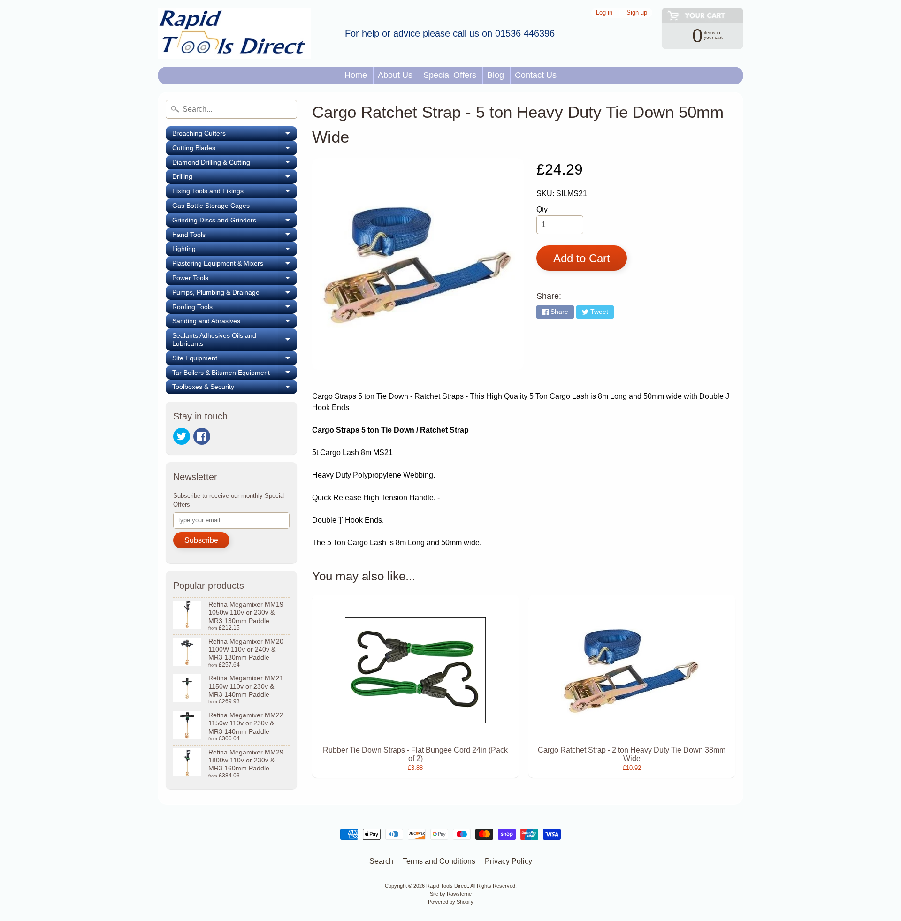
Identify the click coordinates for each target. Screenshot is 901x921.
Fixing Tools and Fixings (234, 192)
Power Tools (234, 279)
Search (381, 861)
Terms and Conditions (439, 861)
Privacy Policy (508, 861)
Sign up (636, 13)
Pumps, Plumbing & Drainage (234, 294)
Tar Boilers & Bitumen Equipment (234, 374)
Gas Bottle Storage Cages (211, 205)
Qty (542, 209)
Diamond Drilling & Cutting (234, 164)
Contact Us (536, 75)
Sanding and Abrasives (234, 322)
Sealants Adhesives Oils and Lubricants (234, 340)
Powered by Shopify (450, 902)
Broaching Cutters (234, 135)
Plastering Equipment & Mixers (234, 265)
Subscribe (201, 540)
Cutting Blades (234, 149)
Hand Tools (234, 236)
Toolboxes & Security (234, 388)
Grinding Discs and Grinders (234, 222)
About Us (395, 75)
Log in (604, 13)
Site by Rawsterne (451, 894)
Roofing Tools (234, 308)
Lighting (234, 250)
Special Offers (449, 75)
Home (355, 75)
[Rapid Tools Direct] (234, 33)
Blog (495, 75)
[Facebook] (201, 436)
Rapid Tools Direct (447, 886)
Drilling (234, 178)
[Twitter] (181, 436)
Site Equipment (234, 359)
